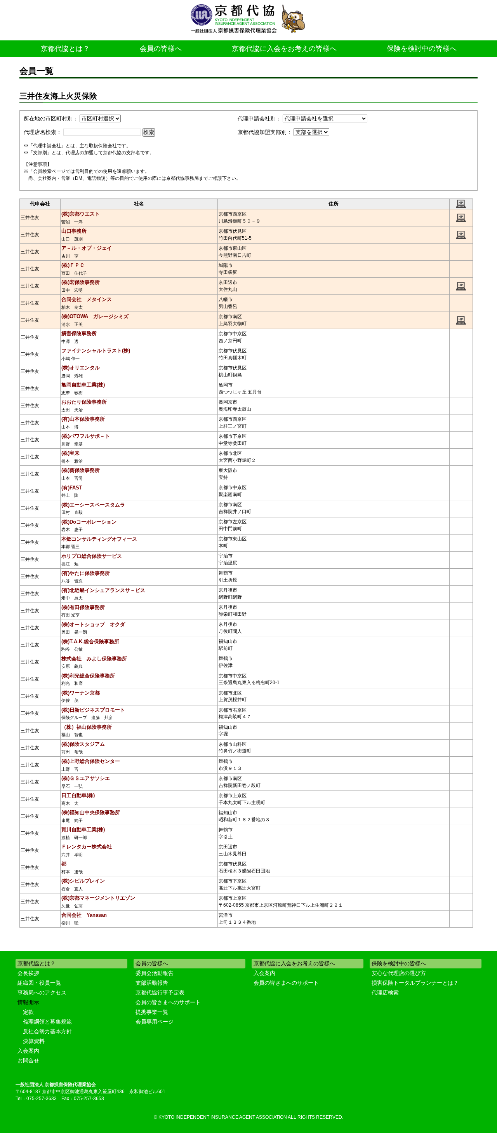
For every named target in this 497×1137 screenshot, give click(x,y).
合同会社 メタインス (86, 299)
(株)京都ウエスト (80, 214)
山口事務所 (74, 231)
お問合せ (28, 1060)
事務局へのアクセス (41, 992)
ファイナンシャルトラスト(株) (95, 350)
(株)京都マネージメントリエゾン (98, 898)
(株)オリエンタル (80, 368)
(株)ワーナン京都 (80, 693)
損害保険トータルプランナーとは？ (415, 983)
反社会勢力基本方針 (47, 1031)
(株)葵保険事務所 (80, 470)
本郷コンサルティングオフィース (99, 539)
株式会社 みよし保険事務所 (94, 659)
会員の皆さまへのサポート (168, 1002)
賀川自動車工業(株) (83, 829)
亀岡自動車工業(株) (83, 385)
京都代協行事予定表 (160, 992)
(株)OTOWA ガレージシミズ (95, 316)
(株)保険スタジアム (83, 744)
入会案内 (28, 1051)
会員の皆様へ (161, 48)
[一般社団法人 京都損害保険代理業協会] (248, 19)
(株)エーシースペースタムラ (93, 505)
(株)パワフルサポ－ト (85, 436)
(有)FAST (71, 488)
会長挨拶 (28, 973)
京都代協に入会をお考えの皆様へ (284, 48)
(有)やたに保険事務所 (85, 573)
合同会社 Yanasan (84, 915)
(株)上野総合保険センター (90, 761)
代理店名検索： (43, 132)
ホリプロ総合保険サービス (91, 556)
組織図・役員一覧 (39, 983)
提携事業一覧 (152, 1012)
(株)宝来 (70, 453)
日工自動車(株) (78, 795)
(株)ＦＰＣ (73, 265)
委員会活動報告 (155, 973)
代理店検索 (385, 992)
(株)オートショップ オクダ (93, 624)
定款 (28, 1012)
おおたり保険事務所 (84, 402)
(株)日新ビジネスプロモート (93, 710)
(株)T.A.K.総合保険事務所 (90, 641)
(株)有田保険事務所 (83, 607)
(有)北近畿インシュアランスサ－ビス (103, 590)
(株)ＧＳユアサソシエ (85, 778)
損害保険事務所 (79, 333)
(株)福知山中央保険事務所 (90, 812)
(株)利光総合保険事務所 (88, 676)
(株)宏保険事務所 (80, 282)
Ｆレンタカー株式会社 (86, 847)
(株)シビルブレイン (83, 881)
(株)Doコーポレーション (88, 522)
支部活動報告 (152, 983)
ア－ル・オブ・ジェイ (86, 248)
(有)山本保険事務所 (83, 419)
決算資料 (34, 1041)
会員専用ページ (155, 1022)
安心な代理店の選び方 (399, 973)
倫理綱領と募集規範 (47, 1022)
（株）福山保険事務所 (86, 727)
